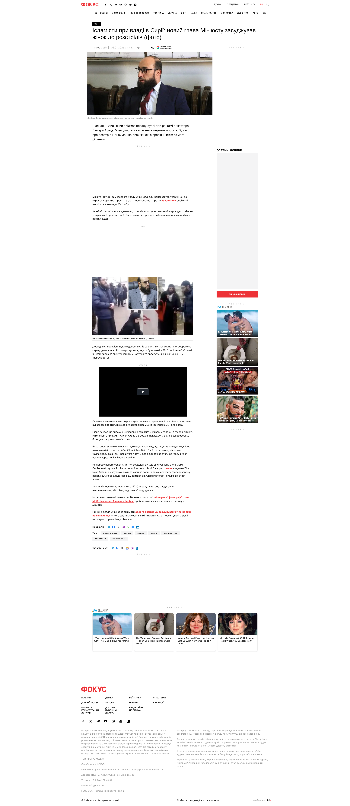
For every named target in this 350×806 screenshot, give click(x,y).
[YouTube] (120, 5)
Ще (264, 13)
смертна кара (110, 533)
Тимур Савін (99, 47)
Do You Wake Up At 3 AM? (231, 392)
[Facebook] (105, 5)
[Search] (267, 4)
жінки (141, 533)
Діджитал (243, 13)
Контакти (214, 800)
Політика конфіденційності (191, 800)
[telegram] (98, 721)
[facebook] (83, 721)
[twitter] (91, 721)
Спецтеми (233, 4)
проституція (171, 533)
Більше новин (237, 294)
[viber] (113, 721)
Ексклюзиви (119, 13)
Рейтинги (249, 4)
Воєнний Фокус (139, 13)
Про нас (134, 702)
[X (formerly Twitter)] (110, 5)
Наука (193, 13)
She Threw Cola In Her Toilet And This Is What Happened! (236, 362)
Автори (109, 702)
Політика (158, 13)
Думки (217, 4)
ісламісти (101, 539)
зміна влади (119, 539)
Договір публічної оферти (111, 710)
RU (261, 4)
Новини (86, 697)
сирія (154, 533)
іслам (128, 533)
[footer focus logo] (94, 689)
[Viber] (125, 5)
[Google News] (130, 5)
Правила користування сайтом (90, 710)
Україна (172, 13)
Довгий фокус (90, 702)
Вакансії (158, 702)
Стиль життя (209, 13)
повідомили (168, 200)
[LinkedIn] (135, 5)
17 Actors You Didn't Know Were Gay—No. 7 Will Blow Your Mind (235, 333)
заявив (168, 468)
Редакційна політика (136, 709)
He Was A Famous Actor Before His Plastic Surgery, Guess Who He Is (237, 419)
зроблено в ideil (262, 800)
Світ (183, 13)
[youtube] (106, 721)
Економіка (227, 13)
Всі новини (101, 13)
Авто (256, 13)
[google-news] (121, 721)
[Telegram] (115, 5)
